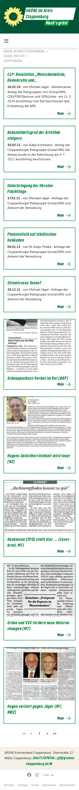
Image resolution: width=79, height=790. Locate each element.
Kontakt (9, 785)
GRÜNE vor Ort (14, 56)
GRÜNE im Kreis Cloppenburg (24, 51)
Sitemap (22, 785)
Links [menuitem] (46, 775)
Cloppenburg (12, 61)
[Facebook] (29, 775)
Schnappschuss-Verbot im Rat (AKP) (37, 378)
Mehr (60, 113)
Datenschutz (67, 785)
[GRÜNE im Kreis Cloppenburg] (13, 17)
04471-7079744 (44, 758)
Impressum (49, 785)
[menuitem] (9, 785)
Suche (35, 785)
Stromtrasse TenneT (24, 282)
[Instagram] (37, 775)
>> (54, 733)
